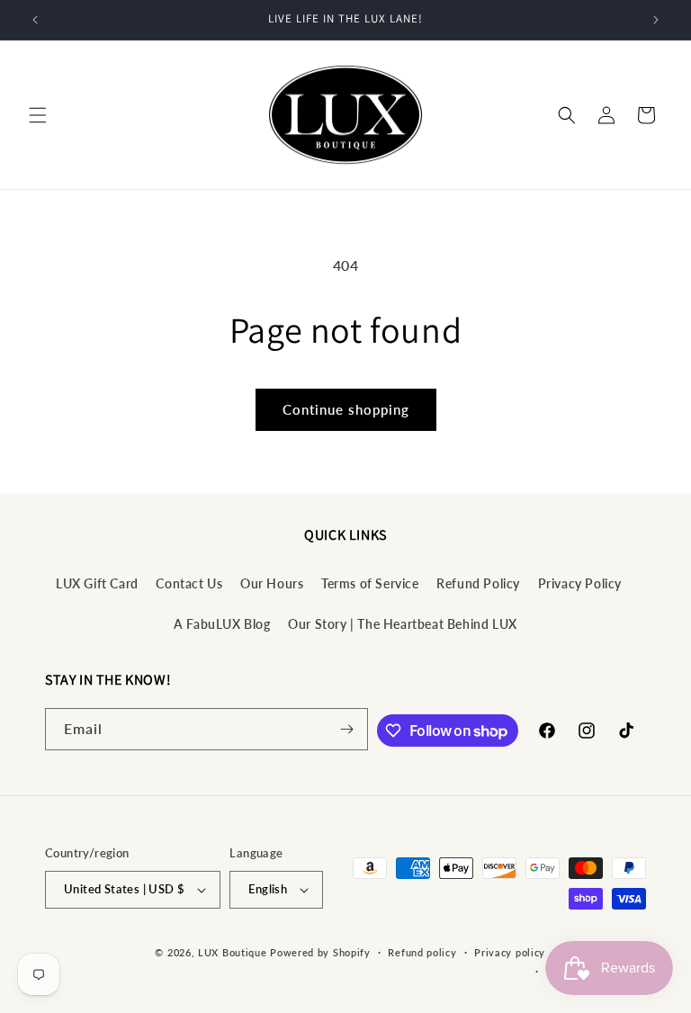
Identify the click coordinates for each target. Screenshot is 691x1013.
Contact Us (189, 583)
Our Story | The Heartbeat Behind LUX (402, 624)
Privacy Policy (580, 583)
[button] (38, 115)
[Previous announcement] (35, 20)
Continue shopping (346, 409)
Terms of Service (370, 583)
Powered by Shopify (320, 952)
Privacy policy (509, 952)
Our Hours (271, 583)
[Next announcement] (656, 20)
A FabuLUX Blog (222, 624)
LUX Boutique (232, 952)
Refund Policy (478, 583)
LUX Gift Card (97, 583)
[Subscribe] (347, 729)
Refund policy (422, 952)
